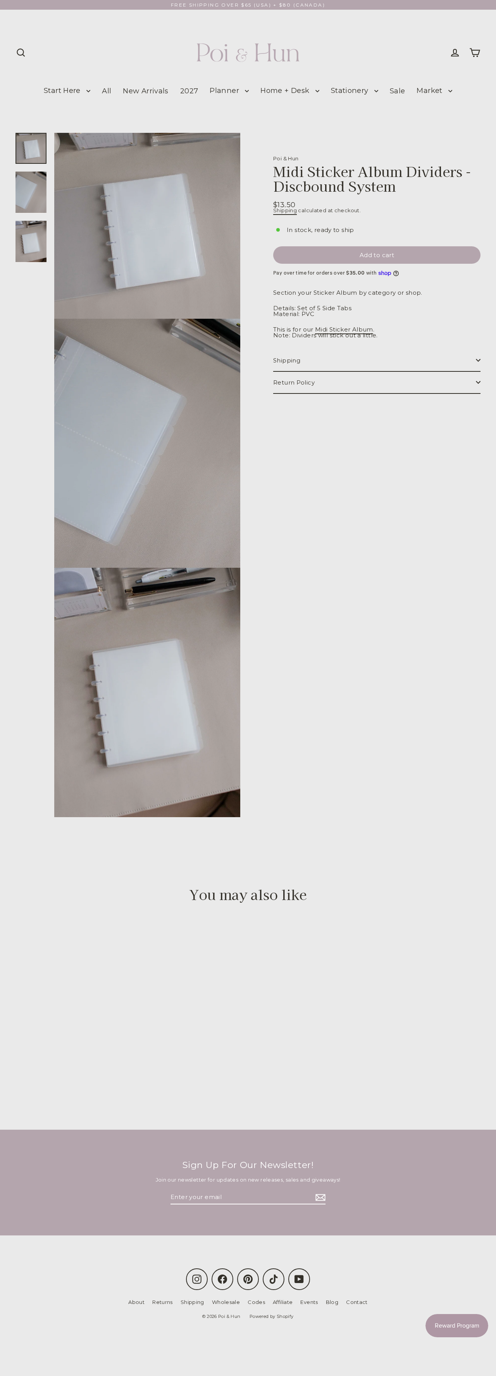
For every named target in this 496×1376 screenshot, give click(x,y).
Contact (357, 1302)
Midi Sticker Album (344, 329)
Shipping (285, 210)
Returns (162, 1302)
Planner (225, 90)
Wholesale (226, 1302)
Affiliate (283, 1302)
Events (309, 1302)
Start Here (63, 90)
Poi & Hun (285, 158)
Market (430, 90)
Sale (397, 90)
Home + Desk (286, 90)
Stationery (350, 90)
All (106, 90)
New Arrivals (146, 90)
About (136, 1302)
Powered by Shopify (272, 1316)
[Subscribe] (319, 1197)
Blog (332, 1302)
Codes (256, 1302)
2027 (189, 90)
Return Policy (294, 382)
